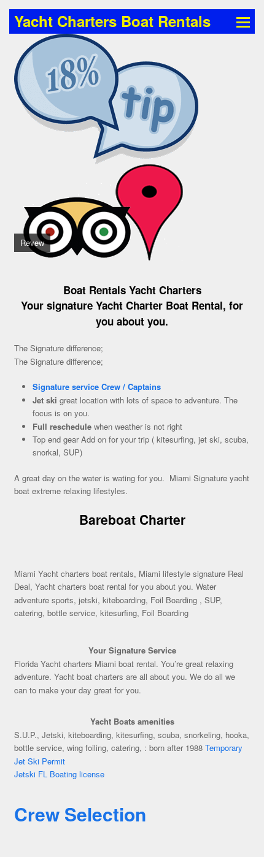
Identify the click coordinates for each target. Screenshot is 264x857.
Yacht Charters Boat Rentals (112, 20)
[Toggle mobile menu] (243, 21)
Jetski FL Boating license (59, 774)
